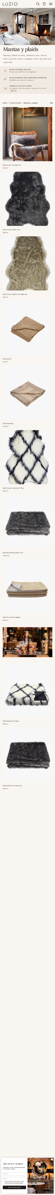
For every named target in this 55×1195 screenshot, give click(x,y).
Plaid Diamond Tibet (11, 721)
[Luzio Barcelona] (10, 3)
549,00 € (5, 724)
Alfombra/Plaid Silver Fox (13, 553)
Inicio (5, 103)
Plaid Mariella (8, 423)
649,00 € (5, 620)
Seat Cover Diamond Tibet (13, 488)
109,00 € (5, 361)
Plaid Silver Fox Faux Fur (12, 786)
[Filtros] (51, 103)
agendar (14, 90)
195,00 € (5, 168)
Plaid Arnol (7, 359)
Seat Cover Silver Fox (11, 230)
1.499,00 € (6, 555)
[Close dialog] (52, 1159)
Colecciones (15, 103)
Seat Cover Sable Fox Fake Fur (15, 294)
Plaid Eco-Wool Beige (11, 617)
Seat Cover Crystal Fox (12, 165)
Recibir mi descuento (14, 1187)
